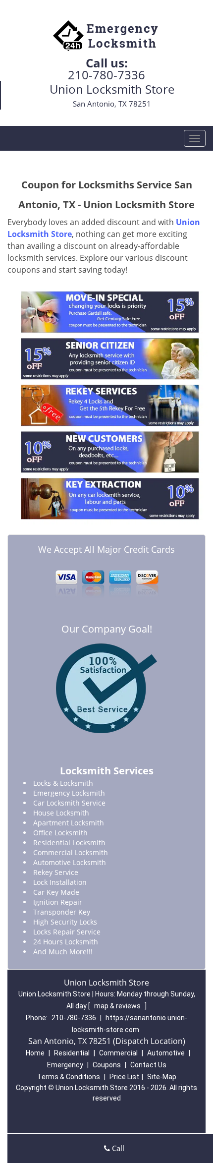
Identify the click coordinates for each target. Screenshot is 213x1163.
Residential (72, 1053)
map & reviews (118, 1006)
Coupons (107, 1065)
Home (35, 1053)
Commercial (118, 1053)
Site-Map (161, 1077)
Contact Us (148, 1065)
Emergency (65, 1065)
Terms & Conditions (68, 1077)
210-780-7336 (106, 74)
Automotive (166, 1053)
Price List (124, 1077)
